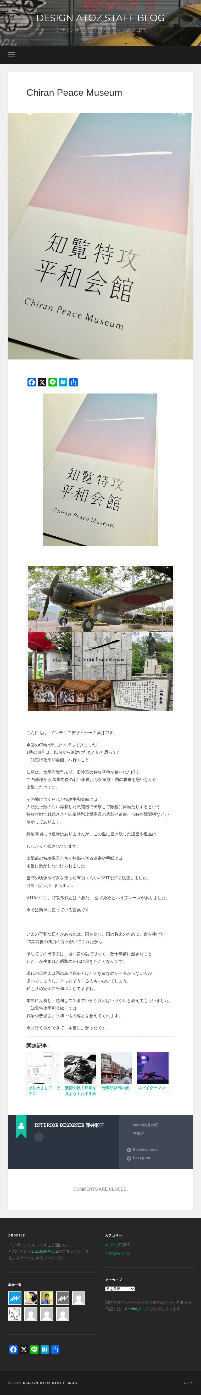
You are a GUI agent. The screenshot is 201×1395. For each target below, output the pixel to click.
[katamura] (15, 1310)
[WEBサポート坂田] (63, 1310)
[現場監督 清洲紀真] (47, 1294)
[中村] (31, 1310)
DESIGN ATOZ (45, 1251)
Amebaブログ (137, 1309)
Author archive (39, 1137)
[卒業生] (63, 1294)
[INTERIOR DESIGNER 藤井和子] (31, 1294)
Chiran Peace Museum (74, 92)
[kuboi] (79, 1294)
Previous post (145, 1149)
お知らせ (117, 1253)
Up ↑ (188, 1383)
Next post (141, 1158)
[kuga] (47, 1310)
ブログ (138, 1133)
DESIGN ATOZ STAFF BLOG (100, 18)
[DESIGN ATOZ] (15, 1294)
